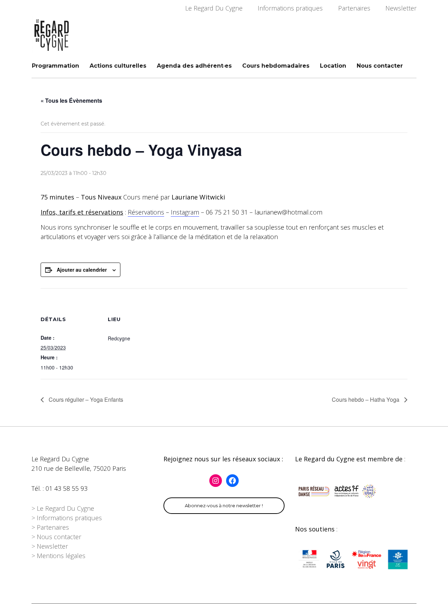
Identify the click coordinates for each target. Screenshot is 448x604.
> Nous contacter (56, 536)
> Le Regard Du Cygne (62, 508)
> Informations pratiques (66, 518)
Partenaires (354, 8)
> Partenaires (50, 527)
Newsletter (400, 8)
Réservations (146, 212)
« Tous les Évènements (71, 100)
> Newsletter (49, 546)
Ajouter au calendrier (82, 269)
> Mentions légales (58, 555)
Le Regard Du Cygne (214, 8)
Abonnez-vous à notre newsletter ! (224, 505)
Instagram (185, 212)
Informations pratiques (290, 8)
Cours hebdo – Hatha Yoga (366, 399)
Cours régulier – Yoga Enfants (85, 399)
